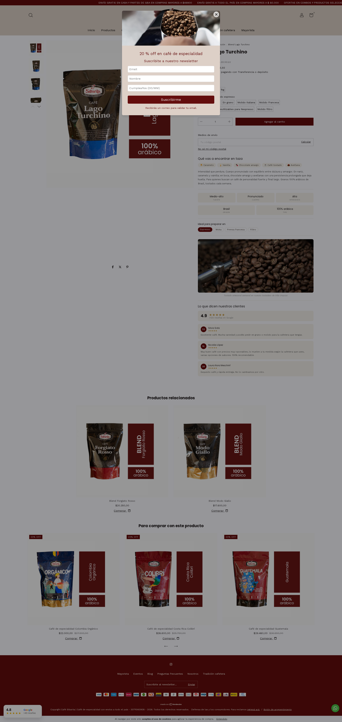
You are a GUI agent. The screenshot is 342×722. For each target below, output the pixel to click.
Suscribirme (171, 100)
